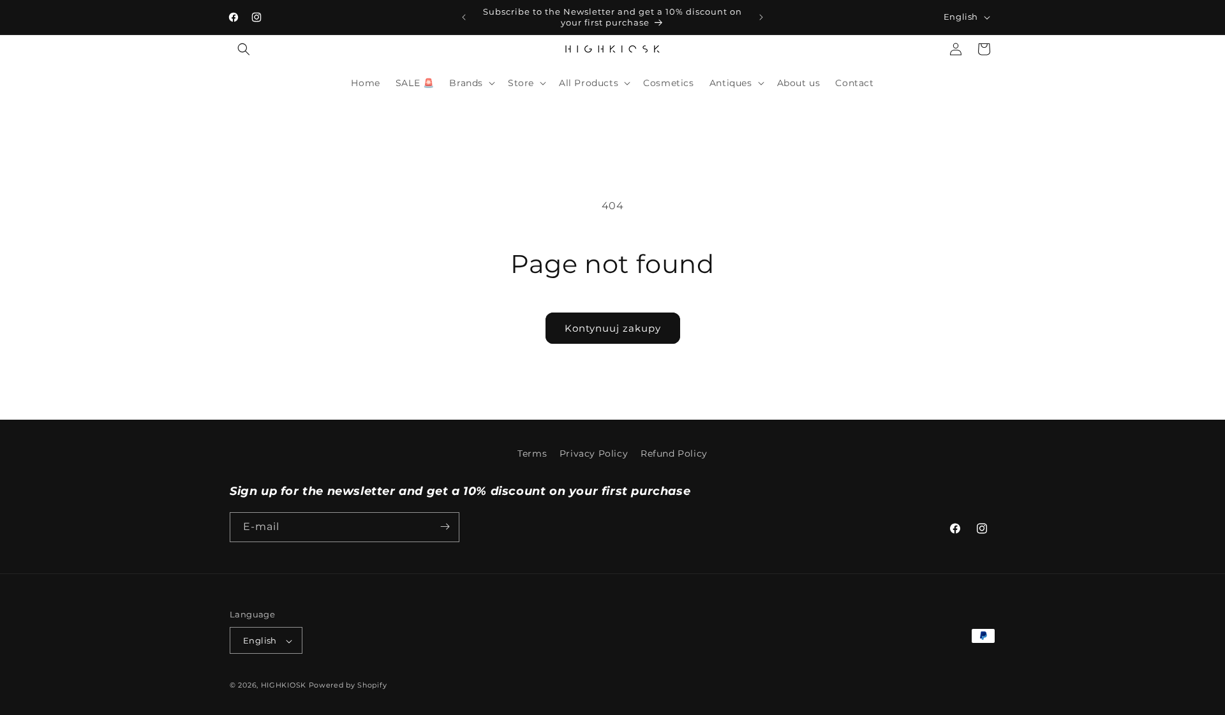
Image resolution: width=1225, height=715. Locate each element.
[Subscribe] (445, 527)
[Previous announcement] (464, 17)
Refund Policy (674, 453)
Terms (532, 453)
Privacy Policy (594, 453)
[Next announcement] (761, 17)
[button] (244, 49)
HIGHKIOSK (283, 685)
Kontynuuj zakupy (613, 328)
